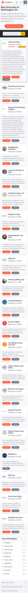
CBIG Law (11, 258)
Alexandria (15, 563)
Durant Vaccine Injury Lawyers (16, 108)
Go (23, 34)
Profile (6, 79)
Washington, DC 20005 (14, 282)
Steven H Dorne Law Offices (16, 432)
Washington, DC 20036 (15, 44)
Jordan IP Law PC (14, 410)
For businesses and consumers (12, 587)
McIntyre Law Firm (15, 517)
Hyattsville (15, 553)
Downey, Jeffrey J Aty (16, 279)
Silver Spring (15, 549)
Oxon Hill (15, 570)
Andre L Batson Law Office (15, 367)
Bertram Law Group (15, 389)
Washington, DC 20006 (14, 112)
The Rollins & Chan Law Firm (15, 344)
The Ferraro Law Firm (16, 86)
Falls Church (15, 567)
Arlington (15, 543)
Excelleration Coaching (13, 148)
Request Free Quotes (14, 26)
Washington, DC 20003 (14, 196)
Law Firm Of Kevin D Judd (16, 171)
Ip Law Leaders (14, 322)
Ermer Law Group (15, 496)
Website (6, 77)
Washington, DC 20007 (14, 89)
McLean (15, 574)
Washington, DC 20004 (14, 151)
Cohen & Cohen (14, 42)
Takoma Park (15, 546)
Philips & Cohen (14, 214)
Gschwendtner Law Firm (15, 236)
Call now (15, 77)
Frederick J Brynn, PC (16, 193)
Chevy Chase (15, 560)
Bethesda (15, 556)
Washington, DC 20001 (14, 456)
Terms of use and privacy (10, 591)
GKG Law (11, 475)
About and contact (8, 582)
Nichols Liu (12, 454)
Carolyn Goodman (15, 301)
